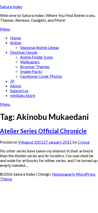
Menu (5, 28)
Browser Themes (35, 66)
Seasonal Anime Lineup (39, 47)
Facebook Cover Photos (41, 76)
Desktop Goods (23, 52)
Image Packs (31, 71)
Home (15, 37)
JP (12, 80)
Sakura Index (11, 6)
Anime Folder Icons (36, 57)
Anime (15, 42)
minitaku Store (22, 95)
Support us (19, 90)
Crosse (84, 142)
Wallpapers (30, 61)
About (15, 85)
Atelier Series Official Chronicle (43, 131)
